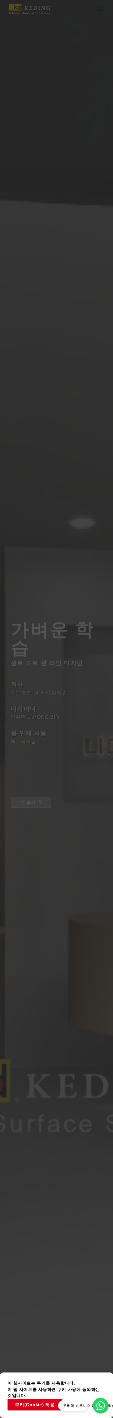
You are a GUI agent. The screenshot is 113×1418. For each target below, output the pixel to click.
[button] (99, 9)
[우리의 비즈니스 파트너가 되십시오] (100, 1405)
